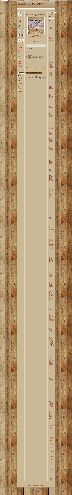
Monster (50, 250)
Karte (50, 209)
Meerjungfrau (51, 246)
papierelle (19, 77)
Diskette (50, 104)
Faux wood (50, 139)
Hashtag (50, 191)
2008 (50, 480)
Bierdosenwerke (51, 60)
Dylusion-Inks (51, 112)
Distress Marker (51, 105)
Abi (49, 23)
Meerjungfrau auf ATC (20, 84)
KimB (28, 55)
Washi (50, 405)
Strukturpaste (51, 363)
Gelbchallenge (51, 163)
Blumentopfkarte (51, 70)
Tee (49, 372)
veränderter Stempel (50, 397)
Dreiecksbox (50, 111)
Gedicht (50, 162)
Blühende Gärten (51, 434)
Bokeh (50, 73)
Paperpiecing (50, 269)
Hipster (50, 193)
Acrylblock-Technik (50, 27)
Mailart (37, 45)
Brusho (50, 77)
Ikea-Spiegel (50, 199)
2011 (50, 477)
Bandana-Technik (51, 52)
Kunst (50, 224)
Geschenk (50, 173)
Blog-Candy (50, 66)
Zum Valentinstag (52, 456)
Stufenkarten (50, 364)
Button (50, 82)
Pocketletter (50, 281)
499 (18, 53)
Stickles (50, 359)
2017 (50, 470)
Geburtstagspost (51, 159)
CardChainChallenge (51, 86)
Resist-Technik (51, 299)
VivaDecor (50, 402)
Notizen (50, 258)
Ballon (50, 51)
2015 (50, 472)
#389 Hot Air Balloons (20, 57)
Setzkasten (50, 335)
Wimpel (50, 410)
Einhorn (50, 118)
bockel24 (19, 94)
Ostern (50, 263)
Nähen (50, 254)
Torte (50, 382)
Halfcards (50, 188)
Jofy (49, 203)
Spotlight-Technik (51, 345)
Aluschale (50, 38)
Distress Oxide (32, 45)
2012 (50, 476)
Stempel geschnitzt (50, 357)
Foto (50, 151)
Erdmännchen (51, 128)
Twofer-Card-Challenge (51, 392)
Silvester (50, 339)
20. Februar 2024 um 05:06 (31, 52)
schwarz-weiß (51, 327)
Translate (51, 14)
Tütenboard (50, 387)
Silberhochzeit (51, 338)
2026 (50, 419)
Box (49, 74)
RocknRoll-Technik (50, 308)
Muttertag (50, 253)
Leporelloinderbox (51, 229)
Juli (50, 428)
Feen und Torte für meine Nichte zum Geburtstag (52, 447)
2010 (50, 478)
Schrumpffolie (51, 325)
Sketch (50, 340)
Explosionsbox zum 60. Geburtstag (52, 437)
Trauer (50, 384)
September (51, 426)
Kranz (50, 223)
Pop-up (50, 283)
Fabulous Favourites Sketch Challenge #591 (20, 63)
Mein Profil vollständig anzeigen (20, 28)
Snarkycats (50, 341)
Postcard (51, 454)
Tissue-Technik (51, 377)
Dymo (50, 114)
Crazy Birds (50, 96)
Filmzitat (50, 143)
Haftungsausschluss (35, 8)
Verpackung (50, 398)
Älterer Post (44, 67)
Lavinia (50, 225)
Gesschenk (50, 177)
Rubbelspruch (51, 309)
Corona (50, 95)
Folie (50, 148)
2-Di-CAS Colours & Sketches (19, 61)
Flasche (50, 144)
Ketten (50, 214)
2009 (50, 479)
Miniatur (50, 247)
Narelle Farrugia (30, 61)
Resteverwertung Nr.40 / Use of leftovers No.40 (20, 79)
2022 (50, 464)
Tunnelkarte (50, 386)
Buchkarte (50, 79)
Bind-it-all (50, 62)
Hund (50, 198)
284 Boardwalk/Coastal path (20, 49)
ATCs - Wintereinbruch (52, 441)
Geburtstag (50, 158)
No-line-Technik (51, 256)
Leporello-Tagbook (50, 228)
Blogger (43, 485)
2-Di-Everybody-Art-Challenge (20, 66)
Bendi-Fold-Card (51, 54)
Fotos (50, 153)
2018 (50, 469)
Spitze (50, 344)
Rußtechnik (50, 315)
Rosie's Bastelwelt (19, 87)
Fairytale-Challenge (50, 135)
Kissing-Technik (51, 218)
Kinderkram (50, 216)
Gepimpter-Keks (51, 168)
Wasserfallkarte (51, 406)
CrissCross (50, 99)
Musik (50, 252)
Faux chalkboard (51, 137)
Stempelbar (50, 358)
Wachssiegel (50, 403)
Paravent (50, 270)
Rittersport (50, 305)
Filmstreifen (50, 140)
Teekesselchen (51, 373)
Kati (19, 16)
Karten (35, 45)
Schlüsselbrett (51, 322)
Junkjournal (50, 206)
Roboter (50, 306)
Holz (50, 195)
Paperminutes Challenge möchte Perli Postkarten (36, 14)
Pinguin (50, 275)
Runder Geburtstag (50, 314)
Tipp (50, 375)
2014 (50, 473)
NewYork (50, 255)
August (51, 427)
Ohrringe (50, 259)
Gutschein (50, 187)
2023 (50, 463)
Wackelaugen (51, 404)
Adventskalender (51, 28)
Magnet (50, 239)
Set (49, 334)
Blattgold (50, 64)
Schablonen (50, 317)
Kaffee (50, 207)
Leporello (50, 226)
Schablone (50, 316)
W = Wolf (19, 88)
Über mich (50, 393)
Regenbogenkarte (52, 439)
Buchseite (50, 80)
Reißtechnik (50, 298)
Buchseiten (50, 81)
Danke (50, 100)
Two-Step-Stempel (50, 390)
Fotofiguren (50, 152)
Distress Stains (51, 109)
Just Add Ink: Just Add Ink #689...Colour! (36, 36)
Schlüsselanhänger (51, 321)
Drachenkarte (51, 110)
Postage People (51, 286)
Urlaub (50, 394)
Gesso (50, 178)
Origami (50, 260)
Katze (50, 211)
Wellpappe (50, 409)
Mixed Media (51, 249)
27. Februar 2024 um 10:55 (31, 64)
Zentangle (50, 415)
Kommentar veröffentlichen (30, 65)
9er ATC (50, 22)
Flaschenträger (51, 146)
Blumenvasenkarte (51, 72)
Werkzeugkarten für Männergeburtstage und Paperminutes (52, 452)
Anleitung (50, 39)
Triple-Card (50, 385)
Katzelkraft (50, 212)
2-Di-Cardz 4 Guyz (20, 56)
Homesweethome (51, 196)
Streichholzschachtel (51, 362)
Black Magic (50, 63)
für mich (50, 157)
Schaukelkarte (51, 319)
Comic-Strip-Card (51, 93)
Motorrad (50, 251)
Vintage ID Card (51, 400)
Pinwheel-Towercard (50, 276)
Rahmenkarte (51, 292)
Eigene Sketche (51, 116)
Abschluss (50, 25)
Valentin (50, 395)
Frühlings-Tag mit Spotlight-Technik (51, 444)
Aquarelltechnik (51, 40)
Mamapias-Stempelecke (31, 4)
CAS (50, 87)
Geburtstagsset (51, 161)
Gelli (50, 166)
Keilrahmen (50, 213)
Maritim (50, 245)
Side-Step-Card (51, 336)
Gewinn (50, 179)
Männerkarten (51, 244)
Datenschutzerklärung (29, 8)
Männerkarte (50, 242)
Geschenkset (50, 176)
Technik (50, 371)
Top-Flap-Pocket (51, 380)
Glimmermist (51, 180)
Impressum (23, 8)
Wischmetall (50, 411)
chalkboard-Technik (50, 90)
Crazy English (51, 97)
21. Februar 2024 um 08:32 (31, 58)
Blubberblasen (51, 67)
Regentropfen (51, 296)
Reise (50, 297)
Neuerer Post (27, 67)
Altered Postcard (51, 36)
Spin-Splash (50, 343)
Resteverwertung (51, 301)
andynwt (38, 485)
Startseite (19, 8)
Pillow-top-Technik (50, 274)
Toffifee (50, 379)
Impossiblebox (51, 200)
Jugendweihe (50, 205)
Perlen (50, 272)
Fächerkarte (50, 133)
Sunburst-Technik (51, 365)
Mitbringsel (50, 248)
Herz (50, 192)
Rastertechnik (51, 293)
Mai (50, 429)
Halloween (50, 190)
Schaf (50, 318)
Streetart (50, 360)
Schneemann (50, 324)
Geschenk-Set (51, 174)
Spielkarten (50, 342)
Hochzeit (50, 194)
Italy (19, 95)
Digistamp (50, 103)
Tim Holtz (50, 374)
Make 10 (50, 241)
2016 (50, 471)
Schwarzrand (50, 329)
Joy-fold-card (51, 204)
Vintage (50, 399)
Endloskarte (50, 125)
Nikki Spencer (29, 49)
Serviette (50, 332)
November (51, 424)
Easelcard (50, 115)
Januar (51, 462)
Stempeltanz (20, 91)
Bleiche (50, 65)
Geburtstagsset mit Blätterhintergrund (52, 459)
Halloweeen (50, 189)
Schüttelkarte (51, 326)
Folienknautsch (51, 149)
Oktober (51, 425)
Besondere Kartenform (50, 57)
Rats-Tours (50, 294)
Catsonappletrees (51, 88)
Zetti (50, 416)
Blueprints (50, 69)
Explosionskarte (51, 131)
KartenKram (20, 82)
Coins (50, 92)
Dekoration (50, 102)
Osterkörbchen (51, 261)
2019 (50, 468)
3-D (49, 21)
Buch (50, 78)
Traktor (50, 383)
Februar (51, 433)
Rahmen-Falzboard (50, 291)
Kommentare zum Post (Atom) (32, 68)
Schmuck (50, 323)
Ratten (50, 295)
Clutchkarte (50, 91)
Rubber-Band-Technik (51, 311)
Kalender (50, 208)
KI (49, 215)
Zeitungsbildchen (51, 413)
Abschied (50, 24)
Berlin (50, 56)
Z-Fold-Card (50, 412)
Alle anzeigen (22, 97)
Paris (50, 271)
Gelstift (50, 167)
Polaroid (50, 282)
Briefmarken (29, 45)
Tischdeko (50, 376)
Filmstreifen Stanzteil (50, 142)
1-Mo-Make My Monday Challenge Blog (20, 47)
